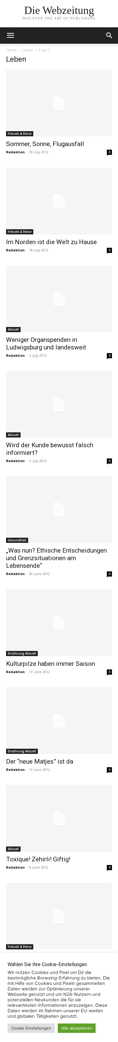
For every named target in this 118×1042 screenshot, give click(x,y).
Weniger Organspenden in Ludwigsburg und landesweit (46, 343)
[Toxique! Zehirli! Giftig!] (59, 818)
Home (11, 50)
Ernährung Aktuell (22, 653)
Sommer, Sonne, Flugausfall (45, 144)
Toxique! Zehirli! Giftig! (38, 859)
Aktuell (13, 329)
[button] (109, 35)
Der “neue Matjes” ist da (39, 761)
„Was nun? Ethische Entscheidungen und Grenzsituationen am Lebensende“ (56, 558)
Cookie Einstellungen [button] (31, 1028)
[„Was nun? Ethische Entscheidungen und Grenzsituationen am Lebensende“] (59, 509)
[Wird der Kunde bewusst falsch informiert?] (59, 404)
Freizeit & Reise (19, 133)
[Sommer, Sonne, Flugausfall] (59, 103)
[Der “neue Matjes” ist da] (59, 720)
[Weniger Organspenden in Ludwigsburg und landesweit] (59, 299)
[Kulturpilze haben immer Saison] (59, 622)
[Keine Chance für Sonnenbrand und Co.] (59, 916)
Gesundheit (17, 540)
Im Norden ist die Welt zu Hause (51, 242)
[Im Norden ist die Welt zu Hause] (59, 201)
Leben (27, 50)
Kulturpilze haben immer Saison (50, 663)
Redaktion (15, 152)
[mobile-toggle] (10, 35)
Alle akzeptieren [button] (76, 1028)
